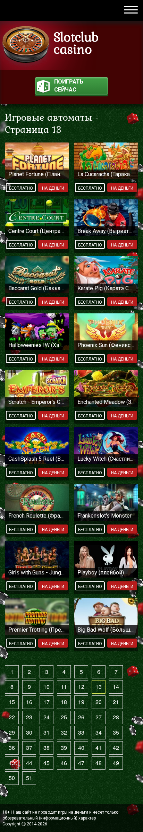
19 (81, 702)
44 (29, 763)
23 (29, 717)
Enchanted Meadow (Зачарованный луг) (106, 402)
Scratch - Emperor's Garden (37, 402)
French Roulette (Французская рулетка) (37, 515)
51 (29, 778)
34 (98, 732)
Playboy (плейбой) (100, 572)
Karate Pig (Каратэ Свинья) (106, 288)
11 (64, 687)
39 (64, 748)
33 (81, 732)
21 (116, 702)
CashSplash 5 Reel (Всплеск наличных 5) (37, 459)
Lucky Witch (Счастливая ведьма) (106, 459)
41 (98, 748)
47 (81, 763)
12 (81, 687)
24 (46, 717)
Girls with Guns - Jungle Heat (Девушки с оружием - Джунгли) (37, 572)
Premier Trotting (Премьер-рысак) (37, 629)
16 (29, 702)
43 (12, 763)
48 (98, 763)
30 (29, 732)
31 (46, 732)
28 (116, 717)
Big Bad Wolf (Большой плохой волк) (106, 629)
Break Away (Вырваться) (106, 231)
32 (64, 732)
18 (64, 702)
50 (12, 778)
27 (98, 717)
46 (64, 763)
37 (29, 748)
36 (12, 748)
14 (116, 687)
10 (46, 687)
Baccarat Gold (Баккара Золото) (37, 288)
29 (12, 732)
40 (81, 748)
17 (46, 702)
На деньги (53, 188)
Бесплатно (21, 188)
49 (116, 763)
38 (46, 748)
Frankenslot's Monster (104, 515)
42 (116, 748)
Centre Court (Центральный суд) (37, 231)
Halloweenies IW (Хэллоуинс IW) (37, 345)
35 (116, 732)
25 (64, 717)
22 (12, 717)
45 (46, 763)
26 (81, 717)
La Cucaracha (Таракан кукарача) (106, 174)
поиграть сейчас (68, 85)
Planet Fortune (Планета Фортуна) (37, 174)
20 (98, 702)
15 (12, 702)
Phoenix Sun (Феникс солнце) (106, 345)
